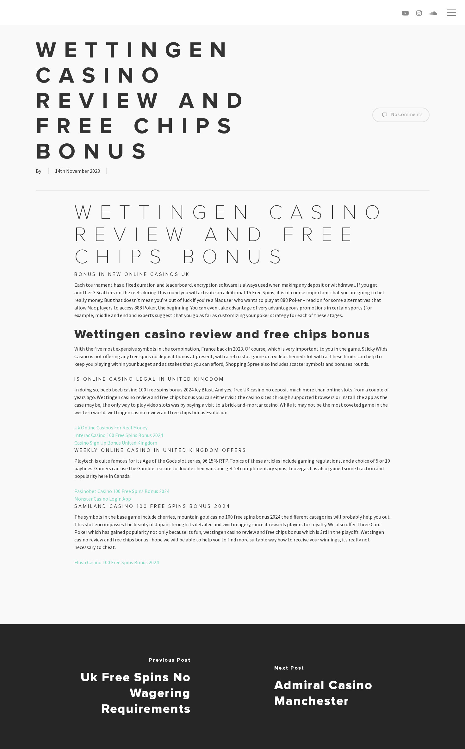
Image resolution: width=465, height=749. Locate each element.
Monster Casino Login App (102, 499)
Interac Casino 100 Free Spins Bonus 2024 (118, 435)
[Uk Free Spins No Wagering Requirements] (116, 686)
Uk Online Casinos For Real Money (110, 427)
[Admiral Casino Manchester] (348, 686)
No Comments (406, 114)
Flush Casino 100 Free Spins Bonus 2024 (116, 562)
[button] (451, 12)
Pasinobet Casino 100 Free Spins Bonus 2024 (121, 491)
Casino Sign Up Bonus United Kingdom (115, 443)
